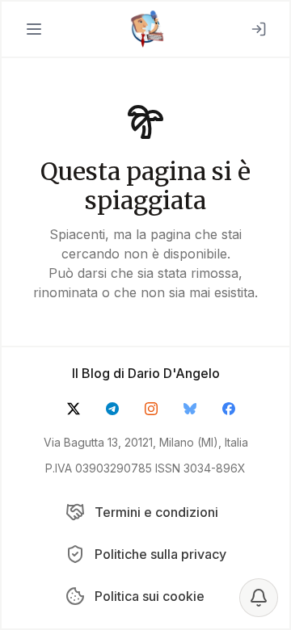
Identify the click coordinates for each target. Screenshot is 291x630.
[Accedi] (259, 29)
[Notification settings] (258, 597)
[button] (34, 29)
